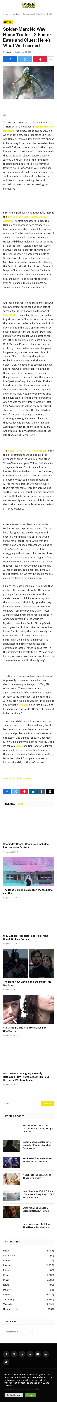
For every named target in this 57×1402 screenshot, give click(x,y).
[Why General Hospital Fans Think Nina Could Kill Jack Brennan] (28, 917)
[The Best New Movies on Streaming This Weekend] (28, 963)
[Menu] (5, 5)
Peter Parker (10, 315)
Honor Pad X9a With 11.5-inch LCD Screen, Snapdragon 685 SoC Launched (38, 1194)
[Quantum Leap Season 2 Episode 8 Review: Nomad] (11, 1212)
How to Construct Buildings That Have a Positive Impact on (37, 1227)
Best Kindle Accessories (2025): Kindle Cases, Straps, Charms (38, 1128)
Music (6, 1280)
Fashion (7, 1265)
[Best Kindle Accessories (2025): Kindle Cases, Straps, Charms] (11, 1129)
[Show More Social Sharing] (51, 59)
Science (7, 1294)
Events (6, 1260)
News (6, 1285)
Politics (7, 1290)
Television (8, 1304)
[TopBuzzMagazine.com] (28, 5)
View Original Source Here (18, 778)
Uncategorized (10, 1309)
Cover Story (9, 1255)
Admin (8, 52)
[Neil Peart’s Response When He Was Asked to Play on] (11, 1162)
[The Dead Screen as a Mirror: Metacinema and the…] (28, 871)
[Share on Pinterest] (40, 59)
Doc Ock (23, 705)
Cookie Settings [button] (13, 1395)
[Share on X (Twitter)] (25, 59)
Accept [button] (30, 1395)
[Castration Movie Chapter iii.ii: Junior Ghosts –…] (28, 1009)
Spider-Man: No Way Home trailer (27, 450)
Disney (19, 746)
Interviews (8, 1270)
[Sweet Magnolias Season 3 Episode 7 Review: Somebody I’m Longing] (11, 1146)
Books (6, 1250)
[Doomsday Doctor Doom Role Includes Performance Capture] (28, 825)
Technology (9, 1299)
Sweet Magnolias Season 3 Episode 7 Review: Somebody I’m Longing (37, 1145)
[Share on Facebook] (10, 59)
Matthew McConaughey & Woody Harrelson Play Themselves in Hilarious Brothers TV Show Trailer (26, 1077)
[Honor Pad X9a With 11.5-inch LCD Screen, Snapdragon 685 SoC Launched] (11, 1195)
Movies (7, 22)
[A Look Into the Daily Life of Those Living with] (11, 1179)
